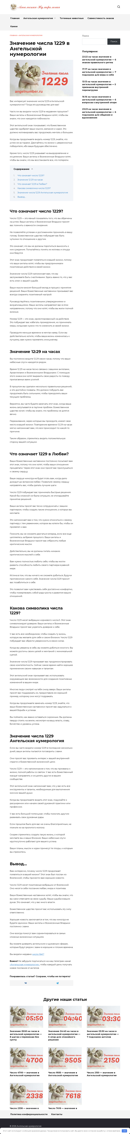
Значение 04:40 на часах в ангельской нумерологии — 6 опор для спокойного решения (64, 1035)
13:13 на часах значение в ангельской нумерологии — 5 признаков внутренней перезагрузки (99, 85)
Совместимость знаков (100, 18)
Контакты (56, 1114)
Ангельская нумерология (38, 18)
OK (124, 1131)
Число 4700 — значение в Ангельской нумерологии (24, 1074)
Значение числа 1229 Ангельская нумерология (43, 192)
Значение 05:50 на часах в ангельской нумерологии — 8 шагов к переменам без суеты (26, 1035)
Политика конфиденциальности (28, 1114)
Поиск (85, 36)
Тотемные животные (72, 18)
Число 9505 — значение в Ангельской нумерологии (63, 1074)
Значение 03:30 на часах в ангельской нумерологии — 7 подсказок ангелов (103, 1034)
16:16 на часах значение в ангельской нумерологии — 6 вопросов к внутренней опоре (99, 100)
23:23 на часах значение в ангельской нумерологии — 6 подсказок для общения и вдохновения (99, 113)
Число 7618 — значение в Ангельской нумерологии (63, 1109)
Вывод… (22, 197)
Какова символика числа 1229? (34, 188)
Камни (14, 26)
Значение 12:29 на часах (30, 180)
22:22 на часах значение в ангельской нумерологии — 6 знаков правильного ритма (99, 60)
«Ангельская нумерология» (24, 964)
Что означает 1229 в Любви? (32, 184)
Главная (15, 18)
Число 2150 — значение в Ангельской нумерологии (102, 1074)
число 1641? (38, 954)
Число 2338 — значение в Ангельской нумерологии (24, 1109)
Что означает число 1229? (31, 175)
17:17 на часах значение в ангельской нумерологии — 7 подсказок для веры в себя (99, 72)
